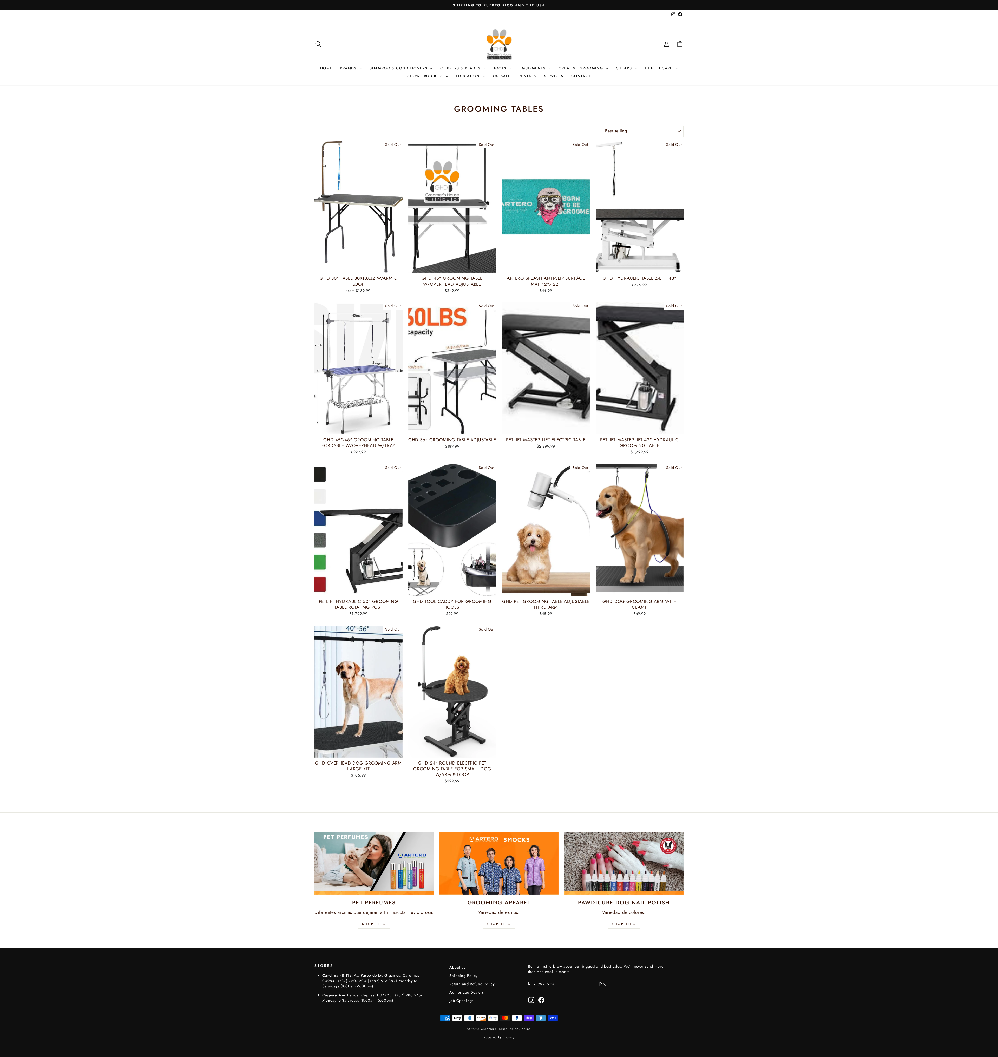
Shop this (624, 924)
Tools (501, 68)
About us (457, 967)
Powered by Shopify (499, 1037)
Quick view (358, 266)
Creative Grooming (581, 68)
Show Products (425, 75)
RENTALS (527, 75)
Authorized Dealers (466, 992)
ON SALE (502, 75)
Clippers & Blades (461, 68)
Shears (624, 68)
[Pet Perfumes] (374, 863)
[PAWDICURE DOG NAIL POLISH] (624, 863)
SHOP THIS (374, 924)
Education (468, 75)
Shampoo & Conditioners (399, 68)
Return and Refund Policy (471, 984)
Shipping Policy (463, 975)
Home (326, 68)
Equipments (533, 68)
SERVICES (553, 75)
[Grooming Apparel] (499, 863)
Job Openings (461, 1000)
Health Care (659, 68)
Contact (581, 75)
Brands (349, 68)
